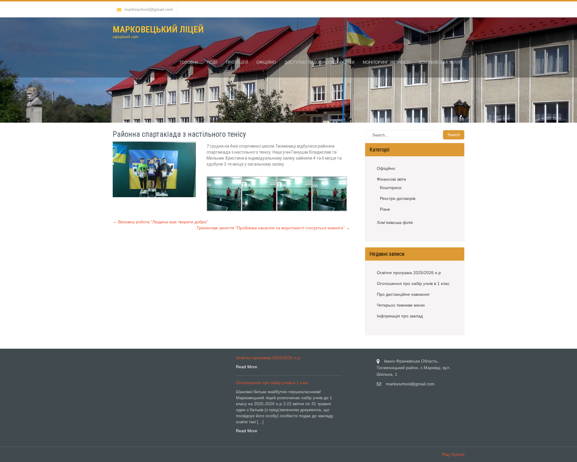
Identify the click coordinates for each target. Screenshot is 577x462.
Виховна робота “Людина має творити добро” (160, 221)
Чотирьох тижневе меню (401, 305)
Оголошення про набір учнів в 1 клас (413, 283)
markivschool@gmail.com (148, 9)
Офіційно (266, 62)
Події (212, 62)
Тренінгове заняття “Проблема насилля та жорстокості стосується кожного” (273, 227)
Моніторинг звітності (386, 62)
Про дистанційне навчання (403, 294)
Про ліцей (237, 62)
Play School (453, 454)
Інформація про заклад (400, 316)
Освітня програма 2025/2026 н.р (409, 272)
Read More (246, 366)
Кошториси (390, 187)
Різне (385, 209)
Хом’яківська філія (439, 62)
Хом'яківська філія (395, 222)
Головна (189, 62)
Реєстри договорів (397, 198)
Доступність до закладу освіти (319, 62)
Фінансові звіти (391, 179)
